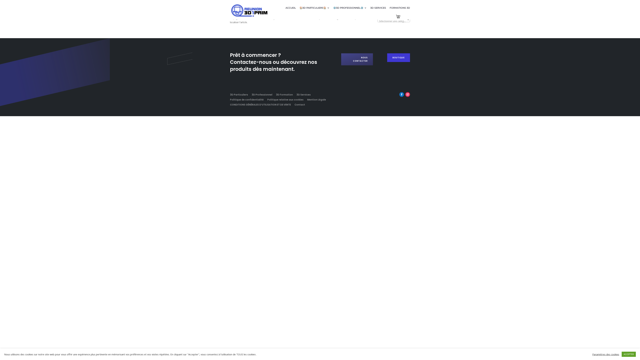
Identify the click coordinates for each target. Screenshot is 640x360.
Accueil (291, 7)
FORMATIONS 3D (400, 7)
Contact (299, 104)
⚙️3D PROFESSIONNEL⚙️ (348, 7)
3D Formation (284, 94)
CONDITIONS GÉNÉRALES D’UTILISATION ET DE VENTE (260, 104)
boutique (398, 57)
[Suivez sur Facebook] (401, 94)
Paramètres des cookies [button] (605, 354)
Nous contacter (360, 59)
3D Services (378, 7)
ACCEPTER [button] (629, 354)
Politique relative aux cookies (285, 99)
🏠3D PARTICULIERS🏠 (313, 7)
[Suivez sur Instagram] (407, 94)
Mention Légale (316, 99)
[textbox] (394, 21)
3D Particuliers (239, 94)
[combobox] (394, 20)
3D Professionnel (262, 94)
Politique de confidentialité (247, 99)
